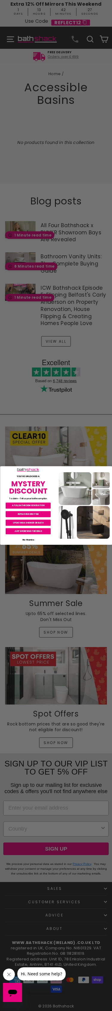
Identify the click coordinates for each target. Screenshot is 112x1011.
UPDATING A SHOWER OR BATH (28, 522)
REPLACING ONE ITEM (28, 514)
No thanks (28, 539)
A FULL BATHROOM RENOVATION (28, 505)
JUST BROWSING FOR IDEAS (28, 531)
